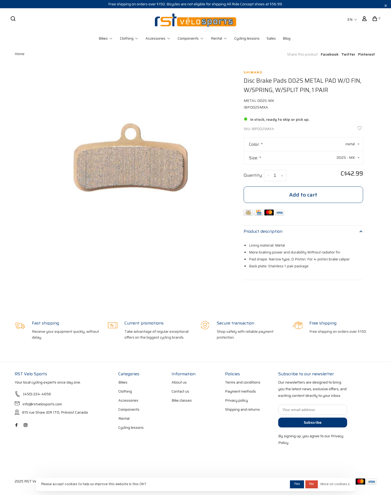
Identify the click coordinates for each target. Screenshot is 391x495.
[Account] (365, 19)
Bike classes (182, 400)
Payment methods (240, 391)
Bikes (103, 38)
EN (349, 19)
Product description (263, 231)
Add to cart (303, 194)
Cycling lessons (247, 38)
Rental (216, 38)
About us (179, 382)
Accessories (155, 38)
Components (188, 38)
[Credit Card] (259, 214)
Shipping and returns (242, 409)
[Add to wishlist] (359, 128)
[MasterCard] (269, 214)
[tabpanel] (128, 164)
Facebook (330, 54)
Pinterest (366, 54)
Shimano (253, 72)
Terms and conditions (242, 382)
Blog (286, 38)
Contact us (180, 391)
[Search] (14, 19)
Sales (271, 38)
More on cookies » (335, 484)
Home (19, 54)
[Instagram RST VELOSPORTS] (25, 425)
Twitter (348, 54)
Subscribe (313, 422)
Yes (297, 484)
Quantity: (253, 175)
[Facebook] (16, 425)
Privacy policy (236, 400)
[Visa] (279, 214)
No (311, 484)
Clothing (127, 38)
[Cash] (249, 214)
